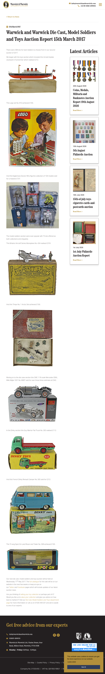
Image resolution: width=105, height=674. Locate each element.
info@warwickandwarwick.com (83, 3)
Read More (77, 110)
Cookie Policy (42, 662)
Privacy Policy (55, 662)
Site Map (30, 662)
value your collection (28, 597)
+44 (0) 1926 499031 (88, 6)
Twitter (11, 587)
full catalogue (34, 582)
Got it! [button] (84, 667)
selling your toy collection (29, 594)
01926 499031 (14, 638)
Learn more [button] (72, 662)
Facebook (21, 587)
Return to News (13, 17)
